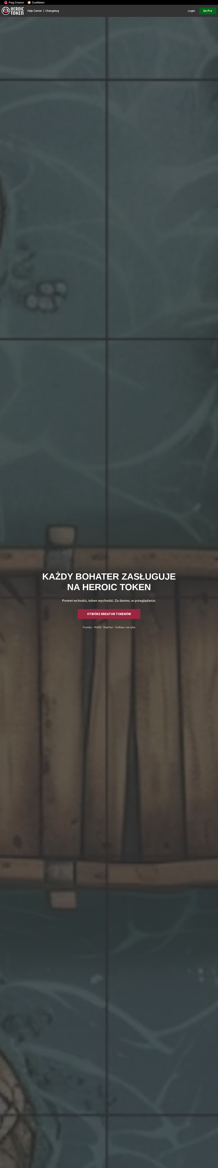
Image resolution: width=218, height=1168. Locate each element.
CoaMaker (38, 2)
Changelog (52, 10)
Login (191, 10)
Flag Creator (16, 2)
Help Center (34, 10)
